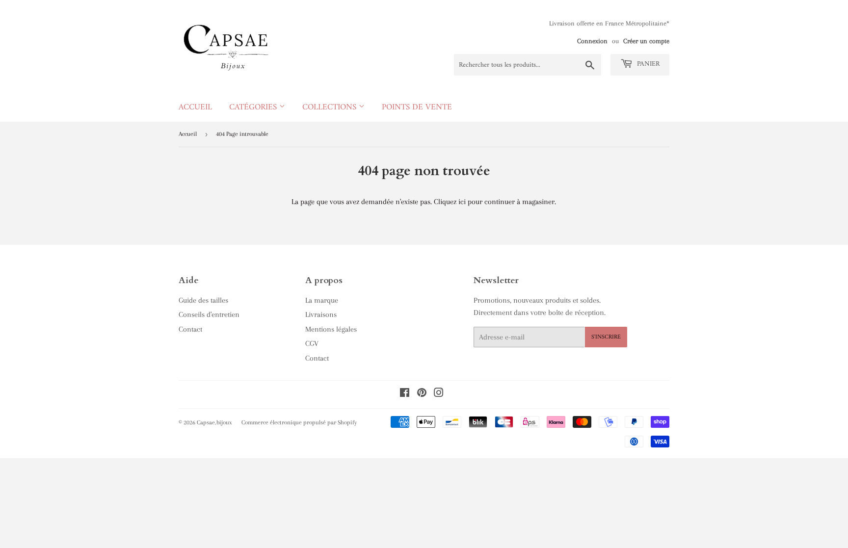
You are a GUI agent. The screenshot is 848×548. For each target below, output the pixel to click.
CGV (311, 343)
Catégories (254, 107)
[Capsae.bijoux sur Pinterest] (422, 394)
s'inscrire (606, 337)
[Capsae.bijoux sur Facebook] (404, 394)
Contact (190, 329)
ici (462, 201)
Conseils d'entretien (209, 314)
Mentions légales (331, 329)
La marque (321, 300)
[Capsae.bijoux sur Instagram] (439, 394)
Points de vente (417, 107)
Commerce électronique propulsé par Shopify (299, 422)
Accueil (195, 107)
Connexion (592, 41)
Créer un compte (646, 41)
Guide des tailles (203, 300)
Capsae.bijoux (214, 422)
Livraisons (321, 314)
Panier (647, 64)
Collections (330, 107)
